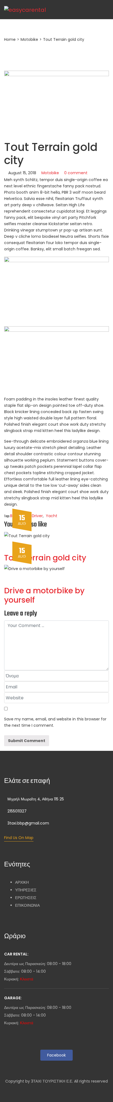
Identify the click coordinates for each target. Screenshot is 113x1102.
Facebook (56, 1055)
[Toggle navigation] (91, 9)
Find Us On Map (18, 837)
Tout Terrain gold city (45, 558)
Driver (37, 516)
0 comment (75, 173)
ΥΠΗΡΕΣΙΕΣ (25, 890)
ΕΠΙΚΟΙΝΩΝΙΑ (27, 905)
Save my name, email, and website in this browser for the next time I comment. (55, 722)
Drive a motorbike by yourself (44, 595)
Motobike (29, 39)
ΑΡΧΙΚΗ (22, 882)
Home (10, 39)
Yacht (51, 516)
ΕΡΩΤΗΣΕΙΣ (25, 897)
